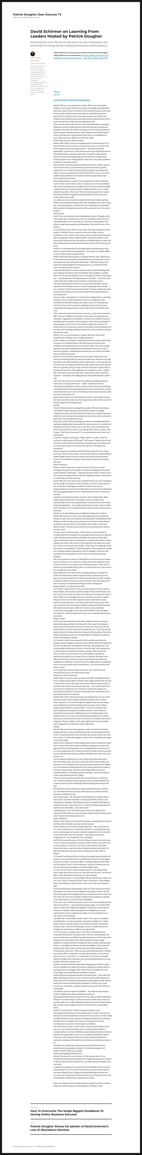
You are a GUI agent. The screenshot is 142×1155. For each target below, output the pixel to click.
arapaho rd (40, 66)
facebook (40, 70)
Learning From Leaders (37, 63)
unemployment (39, 88)
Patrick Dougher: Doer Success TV (37, 14)
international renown (37, 76)
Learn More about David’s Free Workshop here (72, 100)
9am (35, 66)
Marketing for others (36, 84)
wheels (32, 94)
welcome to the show (37, 92)
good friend (41, 74)
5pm (31, 66)
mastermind (34, 86)
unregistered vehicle (36, 90)
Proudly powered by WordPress (45, 1146)
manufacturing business (38, 82)
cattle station (34, 68)
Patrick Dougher (35, 58)
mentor (41, 86)
